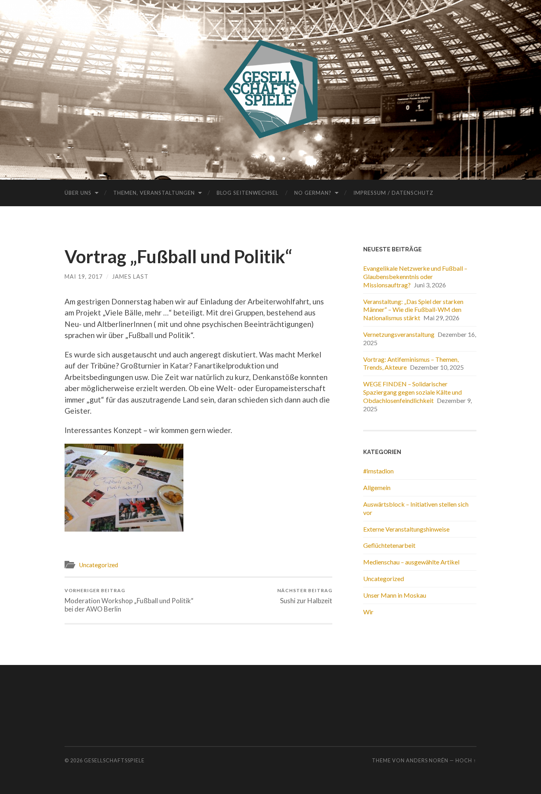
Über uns (78, 193)
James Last (130, 276)
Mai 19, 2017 (84, 276)
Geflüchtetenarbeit (389, 545)
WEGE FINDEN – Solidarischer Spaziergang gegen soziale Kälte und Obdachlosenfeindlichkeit (412, 392)
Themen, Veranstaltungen (154, 193)
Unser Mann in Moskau (394, 595)
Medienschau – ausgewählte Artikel (411, 562)
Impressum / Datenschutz (393, 193)
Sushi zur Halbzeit (304, 595)
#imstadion (378, 471)
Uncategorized (98, 564)
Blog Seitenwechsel (247, 193)
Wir (368, 611)
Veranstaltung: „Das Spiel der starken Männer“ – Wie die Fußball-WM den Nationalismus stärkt (413, 310)
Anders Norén (427, 760)
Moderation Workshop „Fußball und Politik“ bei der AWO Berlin (129, 600)
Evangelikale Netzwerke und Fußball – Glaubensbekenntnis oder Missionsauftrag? (415, 276)
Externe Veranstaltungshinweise (406, 529)
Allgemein (377, 487)
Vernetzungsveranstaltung (398, 334)
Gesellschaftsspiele (114, 760)
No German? (312, 193)
